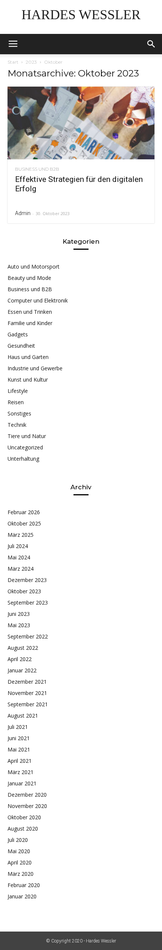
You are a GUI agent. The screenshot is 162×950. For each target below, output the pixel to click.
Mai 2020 (19, 851)
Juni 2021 (19, 738)
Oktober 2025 (24, 523)
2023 (31, 62)
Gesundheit (21, 345)
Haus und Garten (28, 356)
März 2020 (21, 873)
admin (23, 213)
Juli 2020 (18, 839)
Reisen (16, 402)
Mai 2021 (19, 749)
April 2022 (20, 659)
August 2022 (23, 647)
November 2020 (27, 805)
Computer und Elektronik (38, 300)
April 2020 (20, 862)
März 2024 (21, 568)
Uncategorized (25, 447)
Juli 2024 (18, 546)
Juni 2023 (19, 613)
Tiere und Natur (27, 436)
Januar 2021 (22, 783)
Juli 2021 (18, 726)
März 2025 (21, 534)
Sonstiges (19, 413)
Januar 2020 (22, 896)
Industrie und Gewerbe (35, 368)
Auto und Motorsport (34, 266)
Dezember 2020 (27, 794)
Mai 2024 (19, 557)
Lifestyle (18, 390)
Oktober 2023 (24, 591)
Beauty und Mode (29, 277)
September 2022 (28, 636)
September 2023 (28, 602)
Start (13, 62)
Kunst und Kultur (28, 379)
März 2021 (21, 772)
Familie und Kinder (30, 323)
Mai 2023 (19, 625)
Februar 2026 (24, 512)
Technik (17, 424)
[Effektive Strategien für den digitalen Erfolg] (81, 123)
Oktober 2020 (24, 817)
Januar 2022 (22, 670)
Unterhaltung (23, 458)
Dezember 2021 (27, 681)
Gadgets (18, 334)
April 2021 (20, 760)
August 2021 (23, 715)
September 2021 (28, 704)
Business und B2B (37, 169)
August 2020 (23, 828)
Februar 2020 (24, 885)
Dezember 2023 (27, 579)
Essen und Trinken (30, 311)
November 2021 (27, 692)
